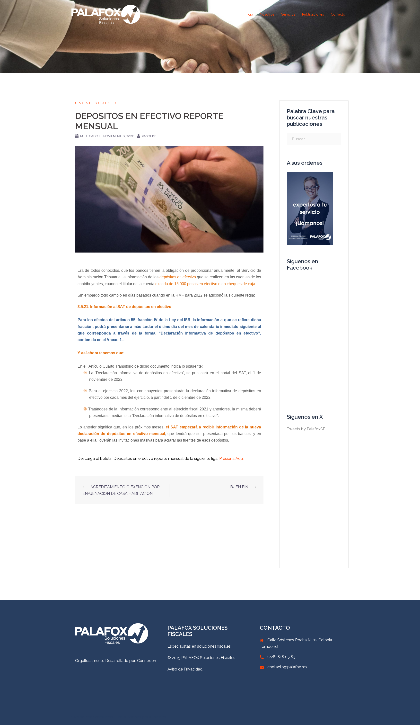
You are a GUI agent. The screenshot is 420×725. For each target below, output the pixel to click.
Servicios (288, 14)
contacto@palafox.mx (287, 667)
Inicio (249, 14)
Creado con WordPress (92, 717)
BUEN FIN (239, 487)
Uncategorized (96, 103)
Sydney (134, 717)
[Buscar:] (314, 139)
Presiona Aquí (231, 458)
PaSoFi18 (149, 136)
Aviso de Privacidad (184, 669)
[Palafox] (105, 14)
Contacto (338, 14)
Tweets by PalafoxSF (306, 429)
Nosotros (267, 14)
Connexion (146, 660)
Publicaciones (313, 14)
